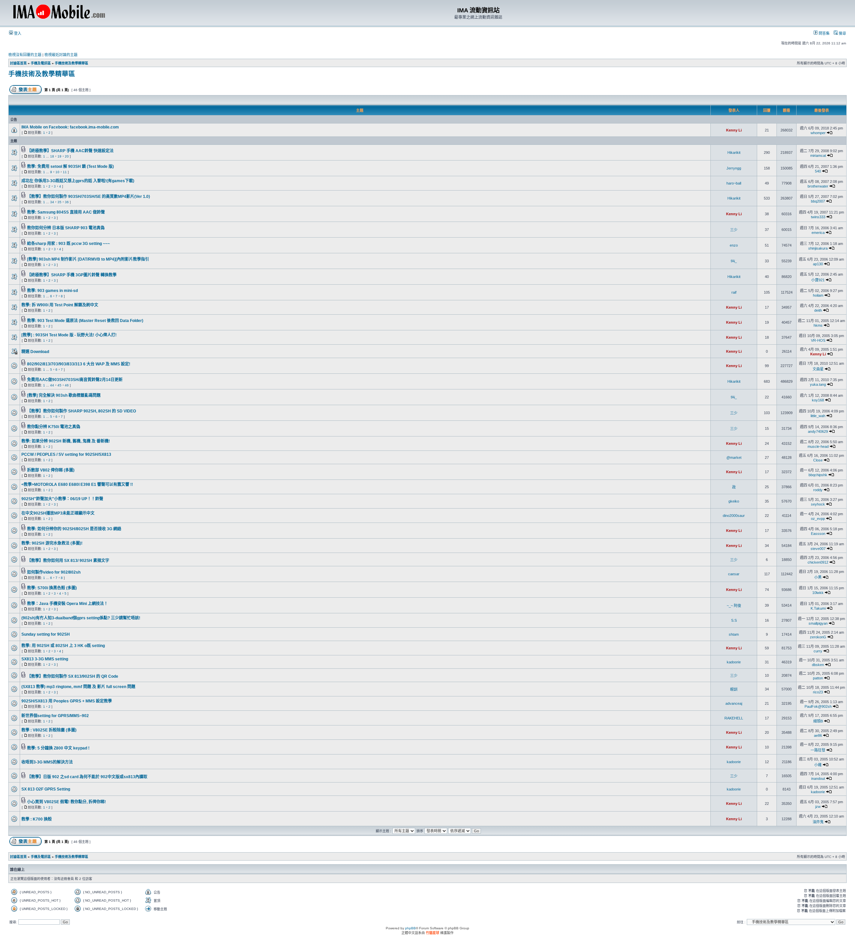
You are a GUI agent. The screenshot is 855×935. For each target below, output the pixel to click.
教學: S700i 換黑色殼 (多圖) (52, 588)
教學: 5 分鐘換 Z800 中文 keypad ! (58, 748)
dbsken (818, 665)
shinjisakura (818, 248)
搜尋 (842, 33)
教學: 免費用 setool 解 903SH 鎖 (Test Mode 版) (70, 166)
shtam (734, 634)
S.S (734, 620)
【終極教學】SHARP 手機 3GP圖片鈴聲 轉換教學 (72, 275)
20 (67, 156)
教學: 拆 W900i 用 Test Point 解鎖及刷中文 (59, 305)
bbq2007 (818, 201)
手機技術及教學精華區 (71, 63)
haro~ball (733, 183)
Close (818, 460)
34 (52, 202)
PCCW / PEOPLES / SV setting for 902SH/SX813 (66, 454)
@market (733, 457)
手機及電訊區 (41, 63)
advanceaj (733, 703)
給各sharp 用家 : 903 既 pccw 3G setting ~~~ (68, 243)
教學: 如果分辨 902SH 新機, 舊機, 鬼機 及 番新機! (65, 441)
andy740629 (818, 431)
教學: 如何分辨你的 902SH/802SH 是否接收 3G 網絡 (74, 529)
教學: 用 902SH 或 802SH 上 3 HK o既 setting (63, 645)
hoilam (818, 295)
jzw (818, 807)
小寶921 (818, 280)
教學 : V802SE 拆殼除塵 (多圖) (48, 730)
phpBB (410, 928)
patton (818, 678)
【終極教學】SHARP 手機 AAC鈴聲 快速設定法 (70, 150)
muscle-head (818, 446)
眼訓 (733, 689)
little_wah (818, 416)
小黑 (818, 577)
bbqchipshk (818, 475)
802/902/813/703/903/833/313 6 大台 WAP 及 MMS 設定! (78, 364)
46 (67, 385)
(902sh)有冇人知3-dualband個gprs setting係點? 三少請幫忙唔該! (80, 618)
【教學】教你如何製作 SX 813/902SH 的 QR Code (72, 676)
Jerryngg (733, 168)
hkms (818, 325)
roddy (818, 490)
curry (818, 651)
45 (59, 385)
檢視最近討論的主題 (60, 55)
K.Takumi (818, 608)
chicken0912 (818, 562)
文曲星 (818, 369)
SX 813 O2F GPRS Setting (45, 789)
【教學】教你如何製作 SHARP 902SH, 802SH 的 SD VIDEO (81, 411)
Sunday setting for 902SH (45, 634)
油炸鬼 (818, 822)
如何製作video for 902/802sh (53, 572)
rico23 (818, 692)
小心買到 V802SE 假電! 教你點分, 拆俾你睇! (66, 802)
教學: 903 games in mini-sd (52, 290)
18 (52, 156)
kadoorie (734, 662)
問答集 (824, 33)
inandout (818, 778)
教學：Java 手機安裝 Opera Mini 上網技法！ (67, 603)
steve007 (818, 549)
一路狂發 (818, 750)
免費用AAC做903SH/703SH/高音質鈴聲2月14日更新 (75, 379)
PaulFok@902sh (818, 706)
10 (57, 172)
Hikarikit (733, 152)
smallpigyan (818, 623)
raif (733, 292)
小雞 (818, 765)
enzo (734, 245)
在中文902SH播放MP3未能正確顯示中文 (58, 513)
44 (52, 385)
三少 (733, 230)
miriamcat (818, 155)
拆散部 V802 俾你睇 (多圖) (50, 470)
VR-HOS (818, 340)
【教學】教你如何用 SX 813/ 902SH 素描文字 (68, 560)
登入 (17, 33)
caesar (733, 574)
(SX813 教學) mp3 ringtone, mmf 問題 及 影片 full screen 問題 (78, 686)
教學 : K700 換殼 (36, 819)
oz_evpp (818, 519)
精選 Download (35, 351)
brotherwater (818, 186)
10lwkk (818, 593)
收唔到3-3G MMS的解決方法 (47, 762)
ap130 (818, 264)
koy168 (818, 400)
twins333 (818, 217)
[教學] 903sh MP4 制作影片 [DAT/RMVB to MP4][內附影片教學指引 (88, 259)
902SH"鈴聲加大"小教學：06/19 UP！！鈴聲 (62, 499)
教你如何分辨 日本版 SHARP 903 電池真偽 (66, 228)
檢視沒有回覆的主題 (24, 55)
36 (67, 202)
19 (59, 156)
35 (59, 202)
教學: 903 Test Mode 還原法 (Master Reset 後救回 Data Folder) (85, 320)
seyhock (818, 504)
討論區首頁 (18, 63)
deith (818, 310)
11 (65, 172)
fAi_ (734, 261)
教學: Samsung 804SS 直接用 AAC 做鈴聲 (66, 212)
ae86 (818, 735)
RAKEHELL (733, 718)
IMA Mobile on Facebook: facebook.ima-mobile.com (70, 127)
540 (818, 171)
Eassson (818, 534)
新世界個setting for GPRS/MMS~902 (55, 715)
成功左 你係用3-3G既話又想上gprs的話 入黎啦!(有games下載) (77, 181)
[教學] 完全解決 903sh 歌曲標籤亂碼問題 (64, 395)
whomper (818, 133)
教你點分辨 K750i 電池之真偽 (53, 426)
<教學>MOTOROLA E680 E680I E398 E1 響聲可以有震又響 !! (77, 484)
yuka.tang (818, 384)
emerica (818, 233)
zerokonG (818, 637)
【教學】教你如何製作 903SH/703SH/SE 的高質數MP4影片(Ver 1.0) (88, 196)
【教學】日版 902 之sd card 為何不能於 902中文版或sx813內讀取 (87, 776)
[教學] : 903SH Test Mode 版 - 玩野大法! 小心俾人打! (69, 335)
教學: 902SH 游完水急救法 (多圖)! (51, 543)
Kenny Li (734, 130)
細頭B (818, 721)
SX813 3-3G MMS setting (44, 659)
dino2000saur (734, 516)
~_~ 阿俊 (734, 606)
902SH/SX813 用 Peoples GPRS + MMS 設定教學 (66, 701)
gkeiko (733, 501)
